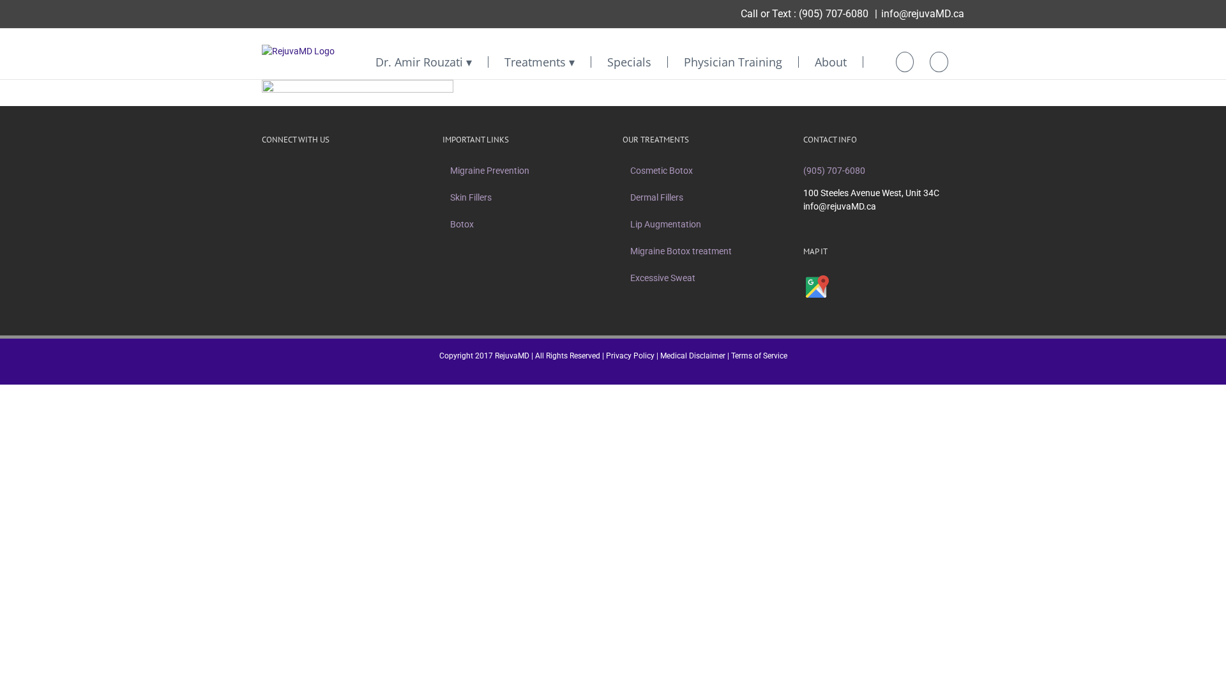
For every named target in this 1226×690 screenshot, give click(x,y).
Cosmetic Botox (661, 170)
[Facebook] (265, 170)
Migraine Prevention (489, 170)
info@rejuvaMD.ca (922, 14)
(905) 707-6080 (833, 14)
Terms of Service (759, 355)
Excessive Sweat (662, 278)
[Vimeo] (299, 170)
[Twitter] (282, 170)
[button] (939, 62)
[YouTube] (315, 170)
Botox (462, 224)
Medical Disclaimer (692, 355)
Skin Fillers (471, 197)
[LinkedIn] (332, 170)
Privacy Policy (630, 355)
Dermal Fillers (656, 197)
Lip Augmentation (665, 224)
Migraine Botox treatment (681, 251)
